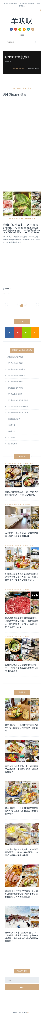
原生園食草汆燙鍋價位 (15, 382)
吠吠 (28, 1012)
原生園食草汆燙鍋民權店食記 (17, 400)
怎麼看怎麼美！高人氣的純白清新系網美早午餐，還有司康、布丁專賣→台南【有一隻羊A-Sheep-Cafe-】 (21, 577)
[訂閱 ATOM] (28, 29)
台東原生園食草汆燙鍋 (15, 388)
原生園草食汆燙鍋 (18, 68)
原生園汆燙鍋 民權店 (14, 394)
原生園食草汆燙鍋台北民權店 (17, 406)
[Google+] (15, 29)
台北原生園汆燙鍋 (13, 419)
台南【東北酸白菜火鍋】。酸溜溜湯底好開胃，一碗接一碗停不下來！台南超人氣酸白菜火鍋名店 (21, 852)
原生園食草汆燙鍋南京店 (16, 369)
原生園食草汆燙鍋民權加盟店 (17, 413)
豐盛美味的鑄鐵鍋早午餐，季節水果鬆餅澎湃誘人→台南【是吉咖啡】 (21, 493)
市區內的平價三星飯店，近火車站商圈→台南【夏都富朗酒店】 (21, 534)
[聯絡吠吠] (19, 29)
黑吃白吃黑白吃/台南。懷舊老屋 (17, 636)
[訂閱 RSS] (24, 29)
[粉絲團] (11, 29)
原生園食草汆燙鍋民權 (15, 357)
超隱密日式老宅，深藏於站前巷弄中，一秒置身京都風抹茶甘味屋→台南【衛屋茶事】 (21, 668)
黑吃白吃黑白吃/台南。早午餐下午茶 (19, 463)
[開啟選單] (32, 29)
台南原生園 (11, 425)
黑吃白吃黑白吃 (13, 218)
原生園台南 (11, 437)
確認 (22, 987)
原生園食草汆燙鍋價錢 (15, 363)
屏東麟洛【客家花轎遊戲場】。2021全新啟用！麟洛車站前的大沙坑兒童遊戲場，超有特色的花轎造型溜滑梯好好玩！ (21, 936)
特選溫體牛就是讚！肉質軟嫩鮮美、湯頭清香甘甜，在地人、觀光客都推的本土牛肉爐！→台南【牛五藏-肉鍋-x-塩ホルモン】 (21, 622)
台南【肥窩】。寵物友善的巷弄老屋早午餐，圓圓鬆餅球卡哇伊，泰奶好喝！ (21, 728)
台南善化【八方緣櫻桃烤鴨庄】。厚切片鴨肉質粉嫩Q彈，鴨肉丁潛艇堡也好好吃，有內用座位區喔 (21, 894)
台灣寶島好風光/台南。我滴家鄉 (17, 504)
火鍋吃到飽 (11, 431)
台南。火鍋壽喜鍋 (26, 218)
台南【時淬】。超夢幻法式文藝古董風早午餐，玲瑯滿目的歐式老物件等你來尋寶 (21, 811)
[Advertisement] (22, 121)
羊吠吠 (22, 22)
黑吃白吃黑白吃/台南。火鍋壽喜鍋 (18, 589)
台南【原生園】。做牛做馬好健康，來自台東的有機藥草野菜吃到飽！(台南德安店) (21, 228)
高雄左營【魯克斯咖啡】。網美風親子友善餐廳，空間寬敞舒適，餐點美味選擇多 (21, 769)
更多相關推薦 (12, 443)
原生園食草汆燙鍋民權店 (16, 375)
